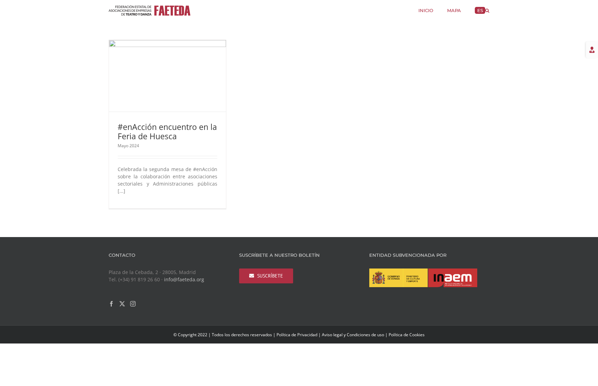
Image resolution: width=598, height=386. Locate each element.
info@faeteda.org (184, 279)
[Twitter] (122, 304)
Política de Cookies (407, 335)
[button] (487, 10)
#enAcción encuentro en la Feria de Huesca (167, 131)
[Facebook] (111, 304)
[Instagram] (133, 304)
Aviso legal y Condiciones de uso (353, 335)
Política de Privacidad (297, 335)
